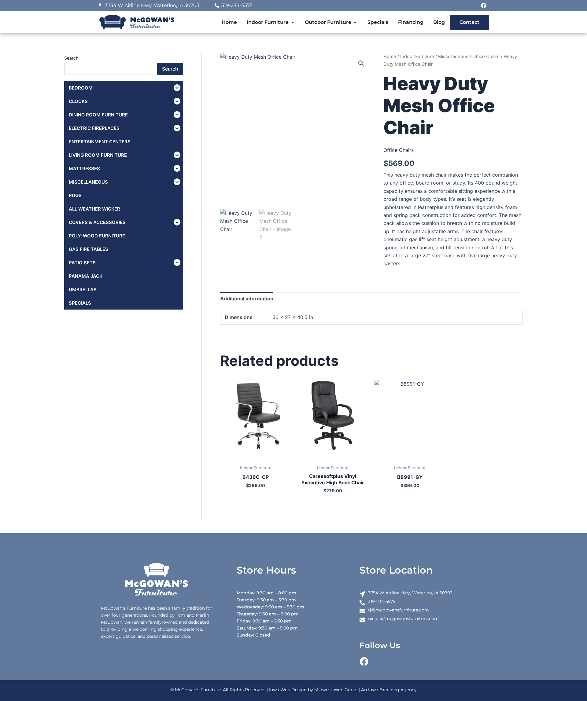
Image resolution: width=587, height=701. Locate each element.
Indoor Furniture (417, 56)
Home (389, 56)
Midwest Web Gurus (335, 689)
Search (71, 58)
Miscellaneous (453, 56)
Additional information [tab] (246, 298)
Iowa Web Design (288, 689)
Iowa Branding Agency (392, 689)
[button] (361, 63)
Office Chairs (486, 56)
